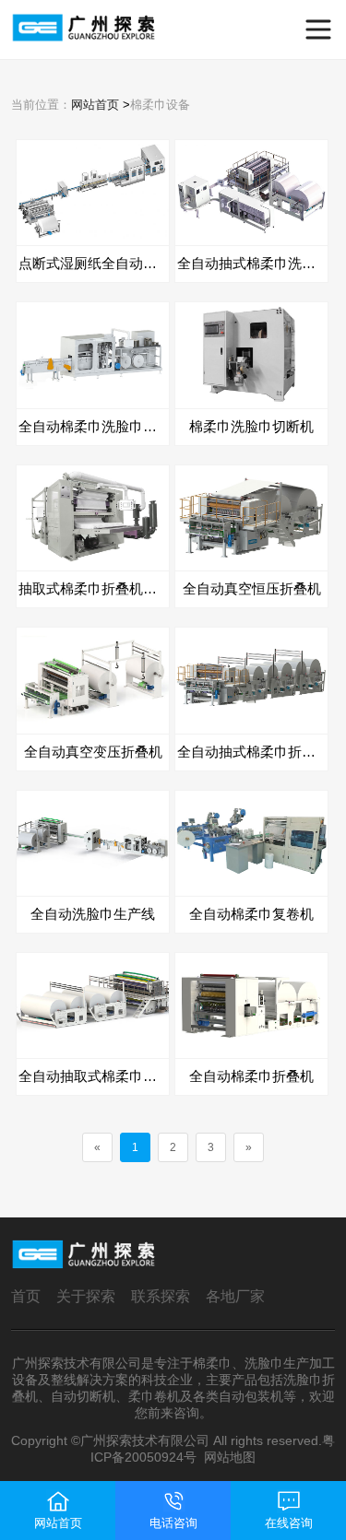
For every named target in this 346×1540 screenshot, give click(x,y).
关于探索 (85, 1296)
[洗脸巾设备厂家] (43, 29)
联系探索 (160, 1296)
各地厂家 (235, 1296)
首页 (26, 1296)
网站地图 (230, 1457)
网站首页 (95, 105)
